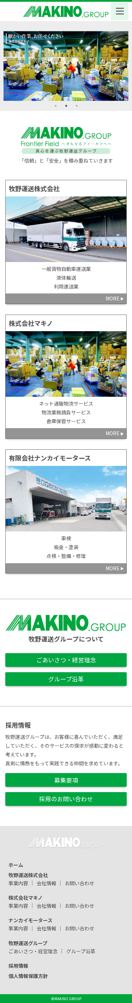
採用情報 (18, 965)
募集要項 (66, 780)
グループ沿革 (66, 679)
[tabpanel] (66, 66)
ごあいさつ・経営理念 (66, 660)
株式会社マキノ (25, 897)
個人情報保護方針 (28, 975)
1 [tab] (55, 105)
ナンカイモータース (30, 920)
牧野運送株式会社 (28, 874)
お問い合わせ (79, 882)
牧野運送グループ (28, 942)
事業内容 (18, 882)
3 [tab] (76, 105)
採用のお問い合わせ (66, 799)
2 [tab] (66, 105)
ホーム (15, 864)
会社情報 (46, 882)
